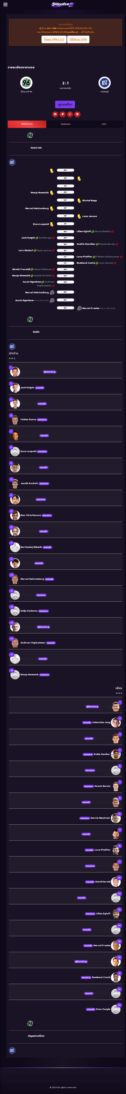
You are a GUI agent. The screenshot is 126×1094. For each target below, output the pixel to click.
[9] (15, 467)
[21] (15, 563)
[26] (116, 929)
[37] (15, 658)
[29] (15, 611)
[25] (15, 595)
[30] (15, 626)
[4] (116, 738)
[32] (15, 642)
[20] (116, 881)
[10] (15, 483)
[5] (15, 403)
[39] (116, 1009)
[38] (15, 674)
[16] (15, 531)
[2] (15, 387)
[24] (116, 897)
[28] (116, 945)
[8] (15, 451)
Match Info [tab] (27, 124)
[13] (15, 515)
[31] (116, 977)
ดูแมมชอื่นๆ (65, 104)
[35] (116, 993)
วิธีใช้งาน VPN (78, 39)
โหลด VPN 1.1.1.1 (54, 39)
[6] (15, 419)
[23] (15, 579)
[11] (15, 499)
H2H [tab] (104, 124)
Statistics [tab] (66, 124)
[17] (15, 547)
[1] (15, 371)
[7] (15, 435)
